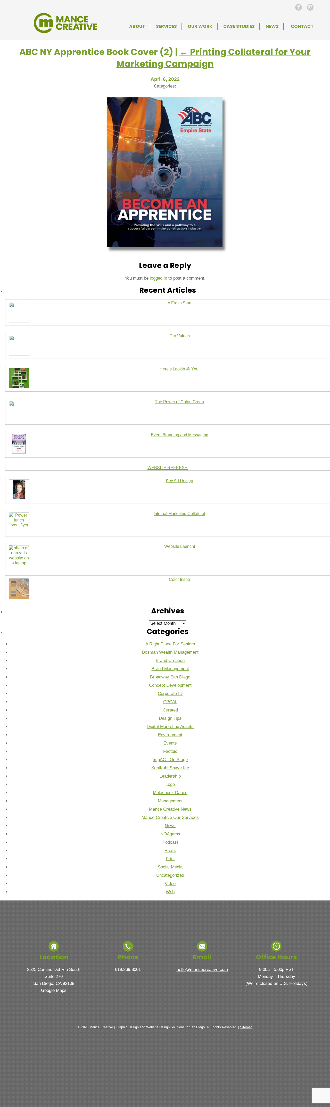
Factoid (170, 751)
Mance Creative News (170, 809)
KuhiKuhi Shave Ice (170, 767)
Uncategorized (170, 875)
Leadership (170, 776)
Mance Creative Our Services (170, 817)
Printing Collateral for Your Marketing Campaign (214, 58)
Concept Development (170, 685)
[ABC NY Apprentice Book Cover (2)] (165, 253)
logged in (158, 278)
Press (170, 850)
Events (170, 743)
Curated (170, 710)
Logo (170, 784)
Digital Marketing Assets (170, 726)
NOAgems (170, 834)
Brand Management (170, 668)
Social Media (170, 867)
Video (170, 883)
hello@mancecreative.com (202, 969)
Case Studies (239, 26)
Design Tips (170, 718)
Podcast (170, 842)
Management (170, 800)
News (272, 26)
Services (166, 26)
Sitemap (246, 1027)
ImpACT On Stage (170, 759)
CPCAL (170, 701)
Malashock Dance (170, 792)
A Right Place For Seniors (170, 644)
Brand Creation (170, 660)
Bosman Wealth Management (170, 652)
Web (170, 891)
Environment (170, 734)
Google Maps (54, 990)
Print (170, 858)
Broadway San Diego (170, 677)
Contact (302, 26)
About (137, 26)
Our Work (200, 26)
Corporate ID (170, 693)
